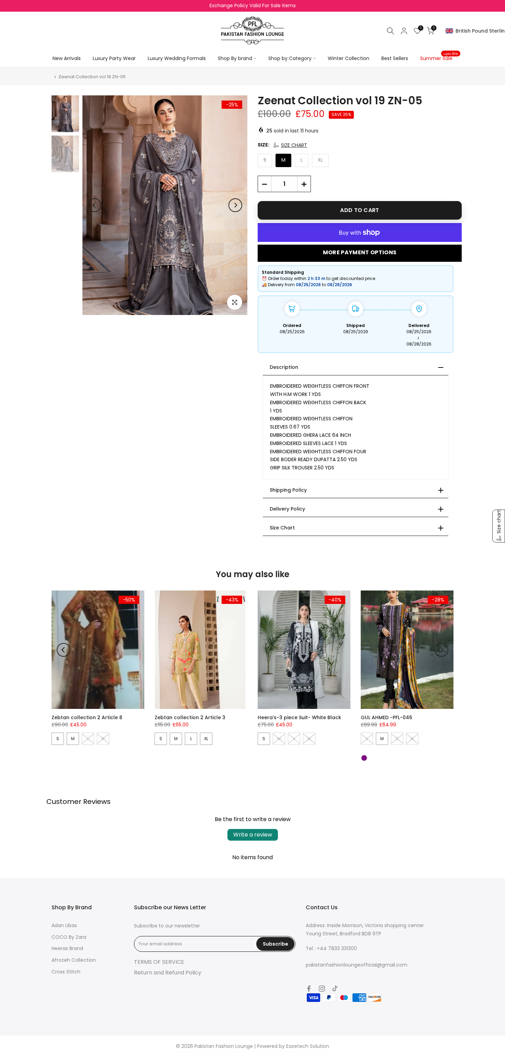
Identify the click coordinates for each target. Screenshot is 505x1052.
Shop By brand (235, 58)
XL (206, 738)
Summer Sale (439, 58)
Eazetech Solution (307, 1046)
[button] (290, 145)
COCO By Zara (69, 937)
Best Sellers (394, 58)
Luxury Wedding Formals (177, 58)
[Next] (235, 205)
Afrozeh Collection (74, 960)
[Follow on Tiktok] (335, 988)
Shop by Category (290, 58)
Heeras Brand (67, 948)
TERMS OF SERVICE (159, 962)
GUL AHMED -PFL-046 (386, 717)
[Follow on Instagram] (322, 988)
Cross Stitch (66, 971)
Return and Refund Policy (167, 973)
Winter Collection (348, 58)
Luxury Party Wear (114, 58)
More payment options (359, 252)
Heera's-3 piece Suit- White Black (299, 717)
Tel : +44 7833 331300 (331, 948)
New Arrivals (67, 58)
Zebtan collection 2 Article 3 (190, 717)
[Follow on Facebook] (309, 988)
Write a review (252, 835)
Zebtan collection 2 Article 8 (87, 717)
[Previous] (94, 205)
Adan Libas (64, 925)
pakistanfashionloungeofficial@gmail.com (356, 964)
